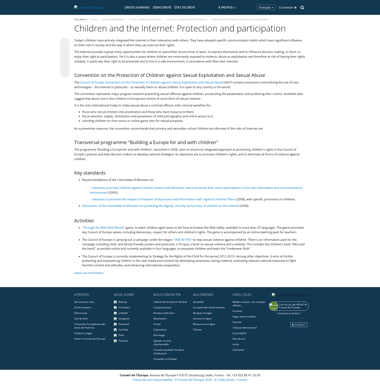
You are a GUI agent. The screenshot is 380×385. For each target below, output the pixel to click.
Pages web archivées (244, 316)
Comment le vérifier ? (289, 313)
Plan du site (239, 338)
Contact (242, 380)
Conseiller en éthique (165, 359)
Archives (237, 311)
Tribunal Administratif (244, 327)
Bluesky (122, 302)
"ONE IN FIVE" (182, 240)
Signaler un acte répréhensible (162, 342)
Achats (157, 324)
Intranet (300, 324)
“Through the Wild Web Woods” (104, 227)
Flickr (121, 335)
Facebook (123, 324)
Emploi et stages (83, 333)
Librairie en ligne (202, 318)
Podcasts (123, 340)
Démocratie (162, 7)
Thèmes (197, 329)
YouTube (123, 329)
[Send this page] (65, 73)
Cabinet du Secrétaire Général (170, 302)
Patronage (159, 335)
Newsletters (160, 318)
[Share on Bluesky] (65, 43)
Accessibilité (239, 333)
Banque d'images (202, 313)
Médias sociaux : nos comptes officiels (249, 303)
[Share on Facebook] (65, 58)
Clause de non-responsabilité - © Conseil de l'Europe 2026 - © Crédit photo (184, 380)
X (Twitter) (124, 307)
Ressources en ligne (204, 324)
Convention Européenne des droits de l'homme (89, 325)
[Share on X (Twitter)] (65, 50)
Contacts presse (162, 307)
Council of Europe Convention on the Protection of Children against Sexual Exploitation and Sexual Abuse (151, 82)
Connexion (286, 7)
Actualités (198, 302)
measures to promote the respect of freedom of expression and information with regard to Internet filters (163, 199)
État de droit (184, 7)
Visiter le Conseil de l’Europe (89, 338)
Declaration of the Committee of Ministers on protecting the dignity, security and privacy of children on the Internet (160, 206)
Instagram (124, 318)
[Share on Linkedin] (65, 65)
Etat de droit (81, 318)
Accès (236, 344)
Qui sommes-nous (84, 302)
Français (265, 7)
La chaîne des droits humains (209, 307)
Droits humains (137, 7)
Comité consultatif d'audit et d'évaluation (168, 351)
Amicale (237, 322)
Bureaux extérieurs (164, 313)
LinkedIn (123, 313)
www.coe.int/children (89, 273)
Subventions (160, 329)
